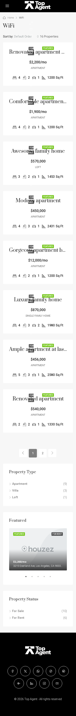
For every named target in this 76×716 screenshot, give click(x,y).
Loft (15, 497)
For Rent (18, 618)
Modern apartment (38, 200)
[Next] (52, 453)
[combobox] (27, 36)
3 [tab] (40, 578)
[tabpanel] (38, 549)
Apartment (19, 484)
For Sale (18, 611)
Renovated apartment (38, 399)
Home (10, 17)
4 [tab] (46, 578)
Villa (15, 490)
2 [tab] (34, 578)
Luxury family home (38, 299)
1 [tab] (28, 578)
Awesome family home (38, 151)
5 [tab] (52, 578)
